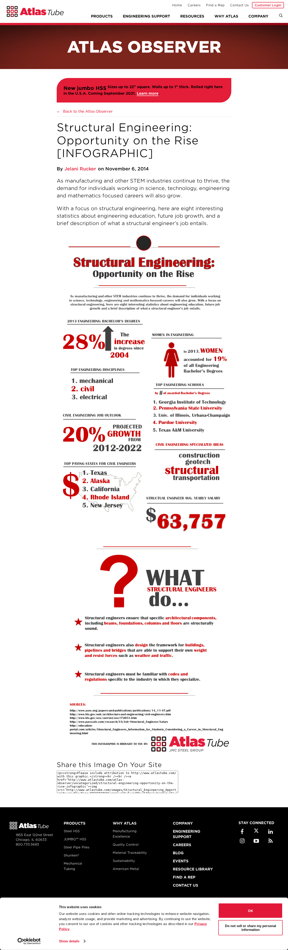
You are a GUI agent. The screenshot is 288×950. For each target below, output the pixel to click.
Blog (178, 853)
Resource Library (193, 869)
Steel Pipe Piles (76, 847)
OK (250, 910)
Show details (69, 941)
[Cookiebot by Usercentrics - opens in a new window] (29, 941)
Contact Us (239, 5)
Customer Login (268, 5)
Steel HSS (72, 831)
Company (183, 823)
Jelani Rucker (80, 169)
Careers (194, 5)
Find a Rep (215, 5)
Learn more (147, 93)
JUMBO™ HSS (75, 839)
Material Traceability (130, 852)
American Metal (126, 869)
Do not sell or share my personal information (250, 927)
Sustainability (124, 861)
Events (181, 861)
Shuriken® (71, 855)
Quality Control (126, 844)
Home (177, 5)
